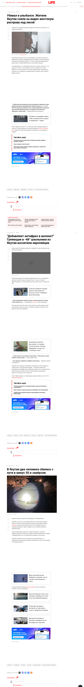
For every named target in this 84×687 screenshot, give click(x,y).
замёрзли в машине (17, 377)
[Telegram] (25, 197)
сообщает (14, 525)
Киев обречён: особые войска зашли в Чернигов (31, 226)
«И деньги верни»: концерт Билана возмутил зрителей (47, 220)
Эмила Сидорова (16, 641)
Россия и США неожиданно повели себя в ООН (47, 226)
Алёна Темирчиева (16, 166)
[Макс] (22, 197)
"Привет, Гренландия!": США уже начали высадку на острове (31, 221)
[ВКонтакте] (28, 197)
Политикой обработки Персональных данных (31, 6)
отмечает (34, 302)
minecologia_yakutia (22, 54)
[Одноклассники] (31, 197)
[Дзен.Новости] (19, 197)
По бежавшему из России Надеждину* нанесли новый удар (14, 221)
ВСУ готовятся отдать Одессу (15, 225)
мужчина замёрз (30, 587)
